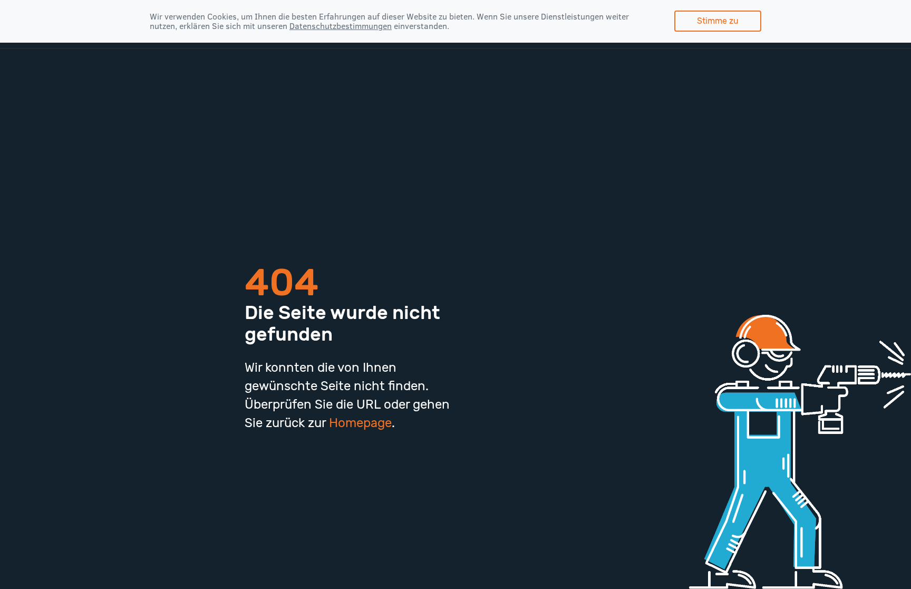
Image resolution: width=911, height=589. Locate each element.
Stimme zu (718, 21)
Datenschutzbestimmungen (340, 26)
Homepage (360, 422)
